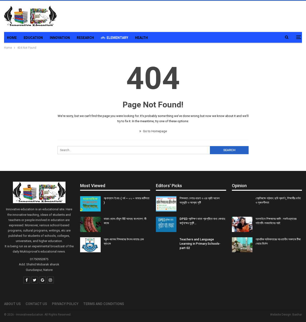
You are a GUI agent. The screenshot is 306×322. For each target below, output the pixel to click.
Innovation (60, 38)
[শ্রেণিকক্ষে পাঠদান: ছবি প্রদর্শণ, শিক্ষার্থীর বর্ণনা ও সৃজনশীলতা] (242, 203)
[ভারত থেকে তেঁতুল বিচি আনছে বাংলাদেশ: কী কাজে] (90, 224)
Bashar (297, 314)
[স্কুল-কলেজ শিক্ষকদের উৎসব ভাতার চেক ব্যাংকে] (90, 245)
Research (85, 38)
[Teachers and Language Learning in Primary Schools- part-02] (166, 245)
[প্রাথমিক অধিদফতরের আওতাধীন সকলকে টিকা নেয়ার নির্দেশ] (242, 245)
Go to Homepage (154, 131)
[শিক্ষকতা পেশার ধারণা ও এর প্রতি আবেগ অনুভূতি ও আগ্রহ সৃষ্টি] (166, 203)
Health (141, 38)
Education (33, 38)
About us (12, 304)
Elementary (117, 38)
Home (12, 38)
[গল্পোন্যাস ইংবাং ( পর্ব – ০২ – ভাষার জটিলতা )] (90, 203)
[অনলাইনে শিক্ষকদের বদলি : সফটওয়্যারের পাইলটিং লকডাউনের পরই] (242, 224)
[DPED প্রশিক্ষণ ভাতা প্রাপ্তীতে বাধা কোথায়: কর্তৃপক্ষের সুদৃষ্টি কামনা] (166, 224)
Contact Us (36, 304)
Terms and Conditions (103, 304)
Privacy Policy (65, 304)
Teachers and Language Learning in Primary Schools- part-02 (200, 244)
